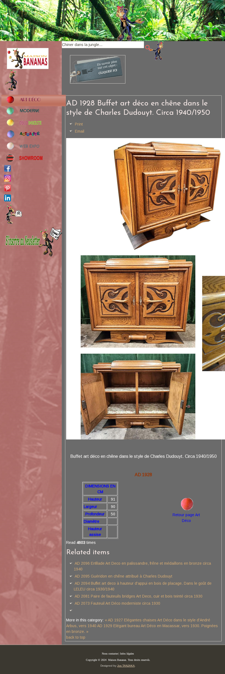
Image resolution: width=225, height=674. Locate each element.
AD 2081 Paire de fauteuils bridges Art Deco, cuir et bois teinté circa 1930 (139, 596)
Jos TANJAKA (126, 665)
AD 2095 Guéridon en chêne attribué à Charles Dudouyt (123, 576)
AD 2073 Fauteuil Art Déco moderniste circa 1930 (117, 603)
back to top (75, 637)
